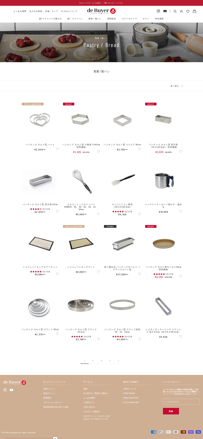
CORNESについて (129, 388)
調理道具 (111, 18)
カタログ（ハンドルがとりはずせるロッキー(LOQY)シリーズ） (96, 417)
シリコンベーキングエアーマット (40, 267)
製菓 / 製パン (95, 18)
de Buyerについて (69, 11)
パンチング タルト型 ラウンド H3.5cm (81, 330)
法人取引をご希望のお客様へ (95, 393)
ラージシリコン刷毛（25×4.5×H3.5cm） (122, 205)
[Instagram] (158, 11)
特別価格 (159, 18)
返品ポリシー (49, 393)
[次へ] (118, 361)
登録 (171, 411)
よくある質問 (19, 11)
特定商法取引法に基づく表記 (55, 407)
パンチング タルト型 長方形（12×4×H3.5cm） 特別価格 (163, 145)
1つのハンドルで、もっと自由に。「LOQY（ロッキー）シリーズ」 (101, 3)
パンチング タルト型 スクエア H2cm (122, 144)
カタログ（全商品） (92, 411)
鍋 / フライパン (75, 18)
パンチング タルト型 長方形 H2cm (40, 204)
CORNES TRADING (129, 393)
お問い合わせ (89, 407)
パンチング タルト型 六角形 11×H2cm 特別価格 (81, 145)
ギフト (146, 18)
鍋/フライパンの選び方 (50, 18)
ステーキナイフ (129, 18)
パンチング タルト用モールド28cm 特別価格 (163, 268)
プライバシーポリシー (53, 402)
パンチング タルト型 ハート (40, 144)
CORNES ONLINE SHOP (130, 398)
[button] (57, 149)
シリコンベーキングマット (81, 267)
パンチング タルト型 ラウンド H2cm (40, 329)
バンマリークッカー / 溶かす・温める (163, 205)
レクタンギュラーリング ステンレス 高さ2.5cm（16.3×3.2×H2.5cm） (163, 330)
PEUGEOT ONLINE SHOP (131, 402)
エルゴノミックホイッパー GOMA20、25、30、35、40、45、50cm (81, 207)
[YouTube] (165, 11)
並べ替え (175, 86)
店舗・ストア (51, 11)
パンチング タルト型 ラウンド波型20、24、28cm (122, 330)
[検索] (175, 11)
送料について (49, 388)
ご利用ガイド (89, 402)
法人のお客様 (35, 11)
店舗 (85, 388)
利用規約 (47, 398)
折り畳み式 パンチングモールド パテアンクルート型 (122, 268)
